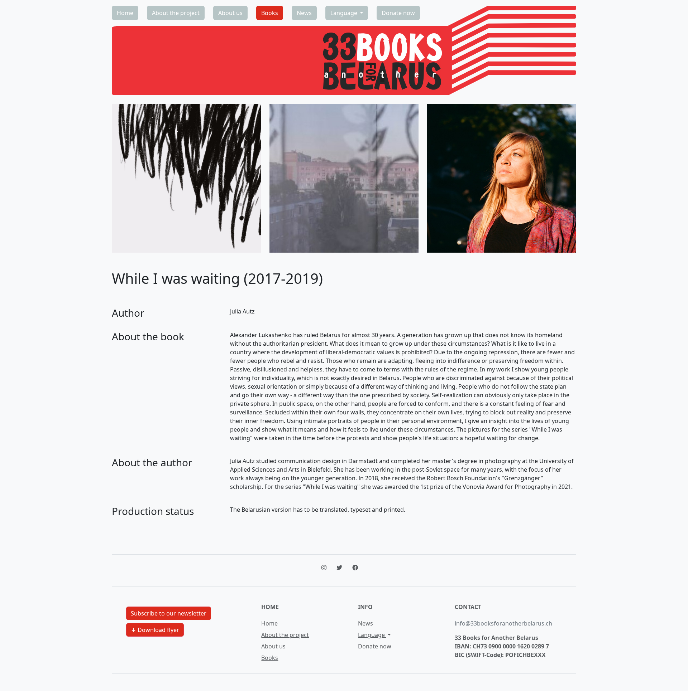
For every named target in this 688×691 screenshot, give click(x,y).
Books (269, 13)
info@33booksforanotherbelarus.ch (503, 623)
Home (125, 13)
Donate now (398, 13)
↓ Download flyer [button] (155, 630)
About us (230, 13)
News (304, 13)
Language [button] (344, 13)
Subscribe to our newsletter (168, 613)
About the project (176, 13)
